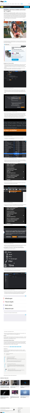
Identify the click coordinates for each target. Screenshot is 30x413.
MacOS (20, 346)
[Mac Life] (7, 412)
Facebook (20, 409)
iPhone (15, 346)
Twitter (19, 410)
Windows (18, 346)
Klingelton (13, 346)
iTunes (10, 346)
